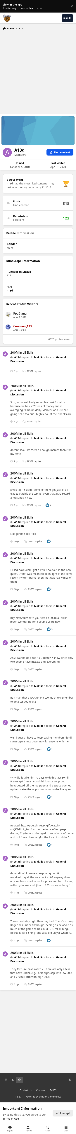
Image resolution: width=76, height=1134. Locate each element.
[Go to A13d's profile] (5, 354)
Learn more (7, 6)
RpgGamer (20, 313)
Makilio (39, 357)
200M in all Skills (22, 352)
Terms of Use (11, 1118)
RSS (54, 1090)
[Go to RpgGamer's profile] (8, 314)
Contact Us (26, 1090)
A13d (10, 290)
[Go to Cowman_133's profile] (8, 327)
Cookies (40, 1090)
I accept (65, 1113)
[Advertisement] (38, 71)
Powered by (43, 1096)
